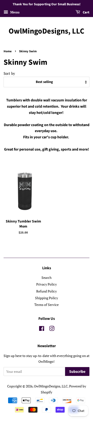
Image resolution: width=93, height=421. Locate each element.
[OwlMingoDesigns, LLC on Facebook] (41, 329)
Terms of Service (46, 304)
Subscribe (77, 371)
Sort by (9, 73)
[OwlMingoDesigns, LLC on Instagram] (51, 329)
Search (46, 277)
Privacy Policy (46, 284)
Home (8, 51)
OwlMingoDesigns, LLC (46, 31)
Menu (14, 12)
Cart (85, 12)
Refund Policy (46, 291)
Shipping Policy (46, 298)
